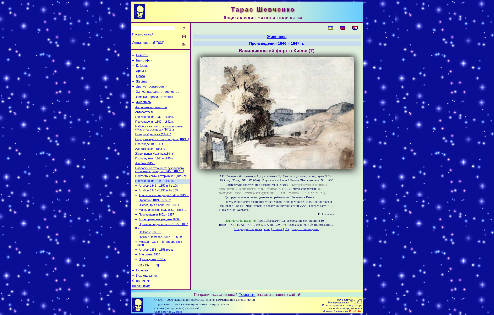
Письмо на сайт (143, 34)
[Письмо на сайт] (184, 37)
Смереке (177, 311)
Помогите (247, 294)
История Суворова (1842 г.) (153, 134)
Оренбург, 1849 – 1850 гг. (155, 200)
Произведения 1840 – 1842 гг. (154, 121)
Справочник (141, 280)
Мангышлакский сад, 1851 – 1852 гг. (162, 209)
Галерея (142, 270)
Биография (144, 60)
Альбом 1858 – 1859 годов (156, 249)
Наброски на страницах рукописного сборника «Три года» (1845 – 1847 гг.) (159, 170)
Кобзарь (142, 65)
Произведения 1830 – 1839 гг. (154, 116)
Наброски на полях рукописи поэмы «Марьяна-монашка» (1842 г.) (159, 128)
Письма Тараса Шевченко (154, 97)
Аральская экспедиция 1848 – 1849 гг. (164, 195)
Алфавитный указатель (151, 107)
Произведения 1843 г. (149, 144)
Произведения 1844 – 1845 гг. (154, 158)
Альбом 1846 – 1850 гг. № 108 (158, 185)
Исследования (146, 275)
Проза (140, 76)
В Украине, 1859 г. (150, 254)
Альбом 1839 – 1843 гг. (150, 148)
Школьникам (141, 286)
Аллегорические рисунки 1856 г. (160, 219)
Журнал (141, 81)
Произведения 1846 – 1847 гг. (154, 180)
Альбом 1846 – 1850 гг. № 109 (158, 190)
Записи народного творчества (157, 91)
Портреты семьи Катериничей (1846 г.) (160, 176)
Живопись (143, 102)
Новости (142, 55)
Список (277, 229)
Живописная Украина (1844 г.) (154, 153)
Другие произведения (151, 86)
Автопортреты (144, 112)
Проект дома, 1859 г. (152, 259)
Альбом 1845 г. (145, 163)
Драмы (141, 70)
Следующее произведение (302, 229)
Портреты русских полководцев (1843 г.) (162, 139)
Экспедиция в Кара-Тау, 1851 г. (159, 204)
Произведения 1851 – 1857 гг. (158, 214)
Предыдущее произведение (252, 229)
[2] (157, 265)
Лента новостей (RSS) (148, 42)
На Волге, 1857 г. (150, 232)
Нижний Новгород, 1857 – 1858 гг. (160, 236)
